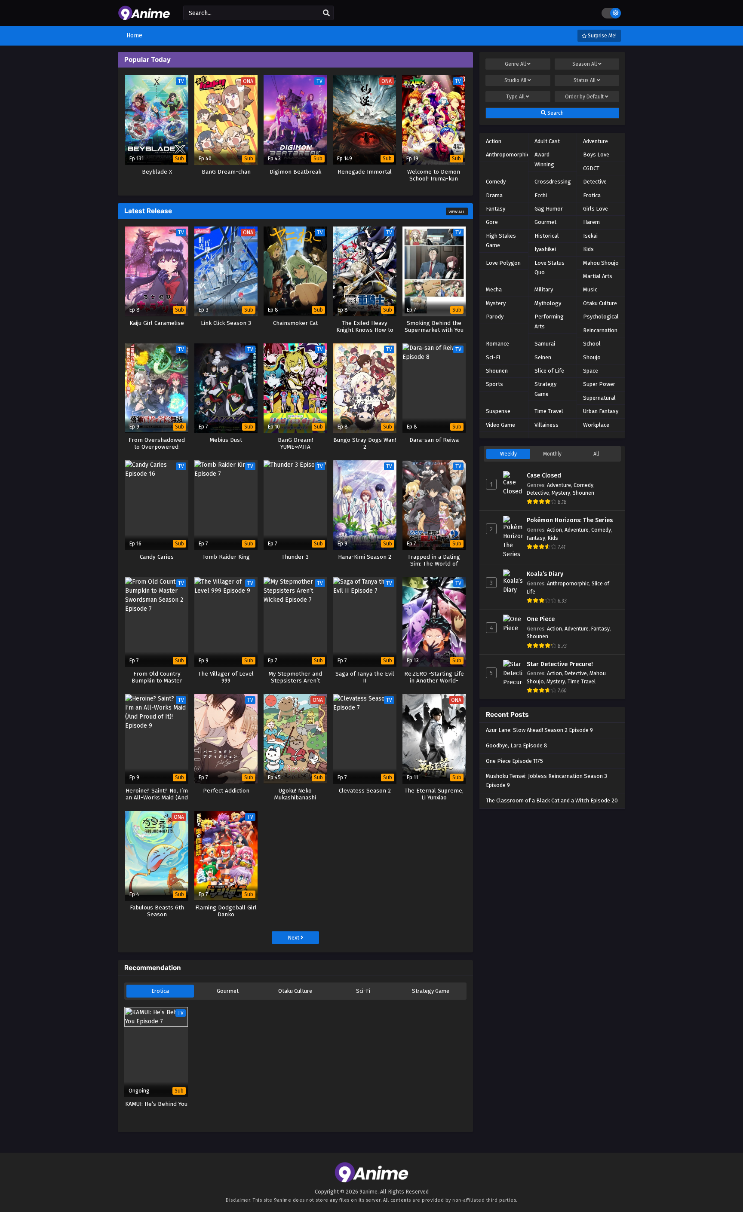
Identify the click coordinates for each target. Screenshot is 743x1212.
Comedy (496, 181)
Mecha (494, 289)
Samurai (544, 343)
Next (294, 937)
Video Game (500, 425)
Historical (546, 236)
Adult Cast (547, 141)
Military (543, 289)
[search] (326, 13)
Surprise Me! (601, 36)
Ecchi (540, 195)
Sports (494, 384)
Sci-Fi (363, 991)
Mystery (496, 303)
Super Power (599, 384)
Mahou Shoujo (601, 263)
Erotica (160, 991)
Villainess (546, 425)
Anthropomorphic (507, 154)
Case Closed (544, 475)
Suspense (498, 411)
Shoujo (592, 357)
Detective (595, 181)
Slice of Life (549, 370)
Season (584, 64)
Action (493, 141)
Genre (515, 64)
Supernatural (599, 398)
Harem (591, 222)
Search (555, 113)
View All (456, 212)
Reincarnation (600, 330)
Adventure (595, 141)
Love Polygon (503, 263)
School (592, 343)
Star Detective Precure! (560, 664)
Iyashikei (545, 249)
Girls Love (595, 208)
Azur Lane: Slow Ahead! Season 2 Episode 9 (539, 730)
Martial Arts (597, 276)
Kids (588, 249)
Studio (515, 80)
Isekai (590, 236)
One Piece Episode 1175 (514, 761)
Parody (495, 316)
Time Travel (548, 411)
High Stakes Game (501, 240)
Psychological (601, 316)
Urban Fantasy (600, 411)
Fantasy (495, 208)
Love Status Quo (549, 267)
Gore (492, 222)
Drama (494, 195)
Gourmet (228, 991)
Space (590, 370)
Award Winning (544, 159)
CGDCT (591, 168)
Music (590, 289)
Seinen (542, 357)
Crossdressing (552, 181)
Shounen (497, 370)
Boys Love (596, 154)
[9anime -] (144, 16)
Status (585, 80)
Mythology (547, 303)
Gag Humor (548, 208)
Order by (584, 97)
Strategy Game (430, 991)
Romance (497, 343)
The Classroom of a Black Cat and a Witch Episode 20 (552, 800)
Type (515, 97)
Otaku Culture (295, 991)
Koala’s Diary (545, 574)
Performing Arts (549, 321)
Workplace (596, 425)
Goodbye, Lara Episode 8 (516, 745)
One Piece (541, 619)
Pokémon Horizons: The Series (570, 520)
